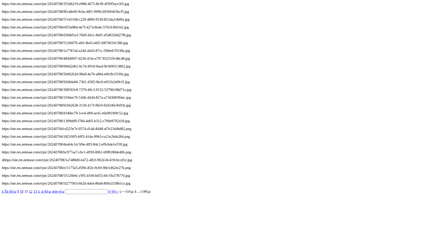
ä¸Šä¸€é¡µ (9, 191)
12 (30, 191)
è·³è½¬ (113, 191)
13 (35, 191)
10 (21, 191)
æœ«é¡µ (58, 191)
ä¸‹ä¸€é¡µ (44, 191)
